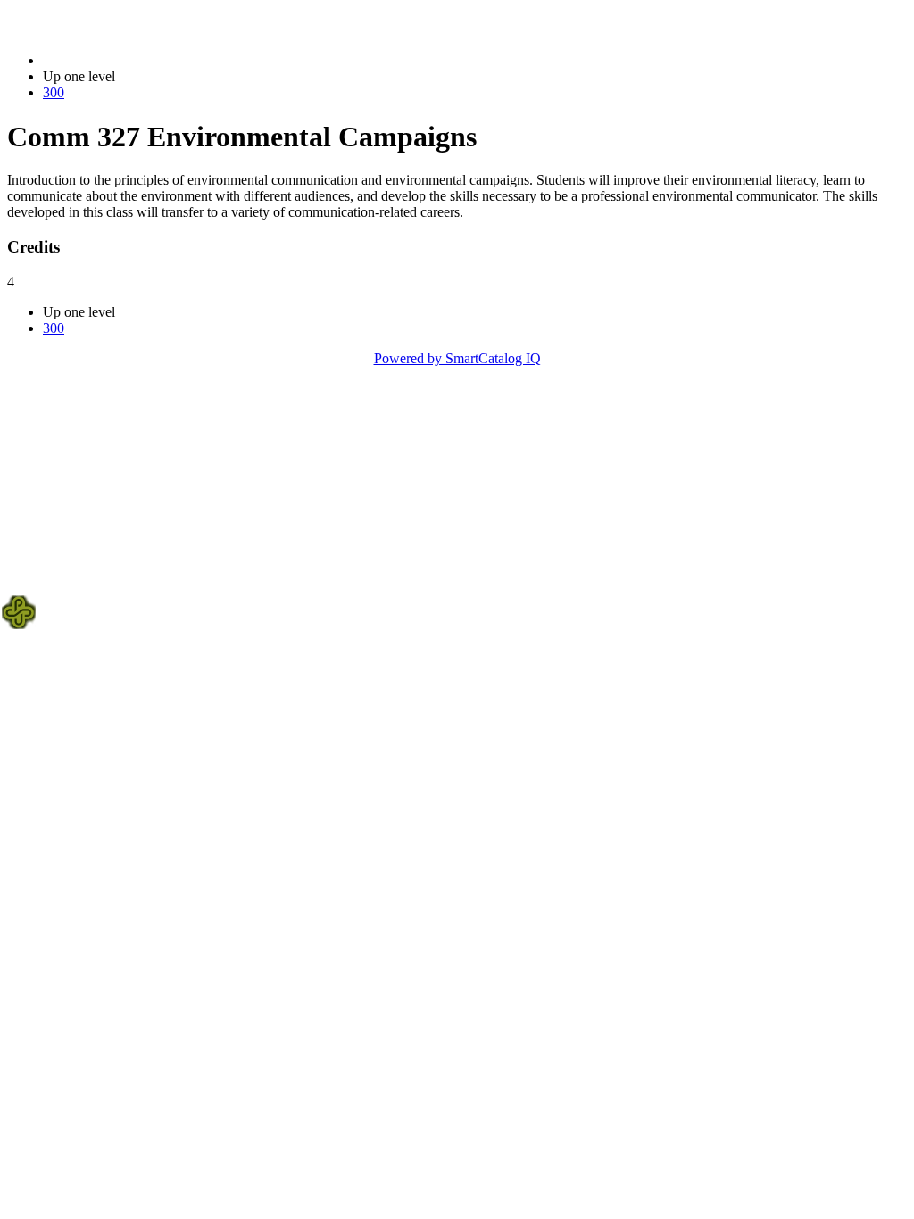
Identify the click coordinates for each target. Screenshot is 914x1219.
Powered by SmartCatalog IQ (457, 358)
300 (53, 92)
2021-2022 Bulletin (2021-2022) (135, 60)
